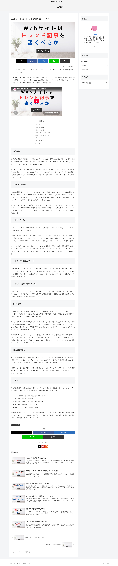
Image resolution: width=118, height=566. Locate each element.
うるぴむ (94, 34)
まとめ (38, 143)
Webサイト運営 (16, 424)
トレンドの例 (40, 130)
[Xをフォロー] (39, 446)
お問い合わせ (26, 563)
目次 (40, 121)
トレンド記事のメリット (43, 132)
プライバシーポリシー (15, 563)
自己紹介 (38, 124)
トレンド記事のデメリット (43, 135)
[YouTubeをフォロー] (43, 446)
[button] (65, 61)
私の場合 (38, 137)
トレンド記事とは (41, 127)
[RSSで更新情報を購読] (46, 446)
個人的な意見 (40, 140)
